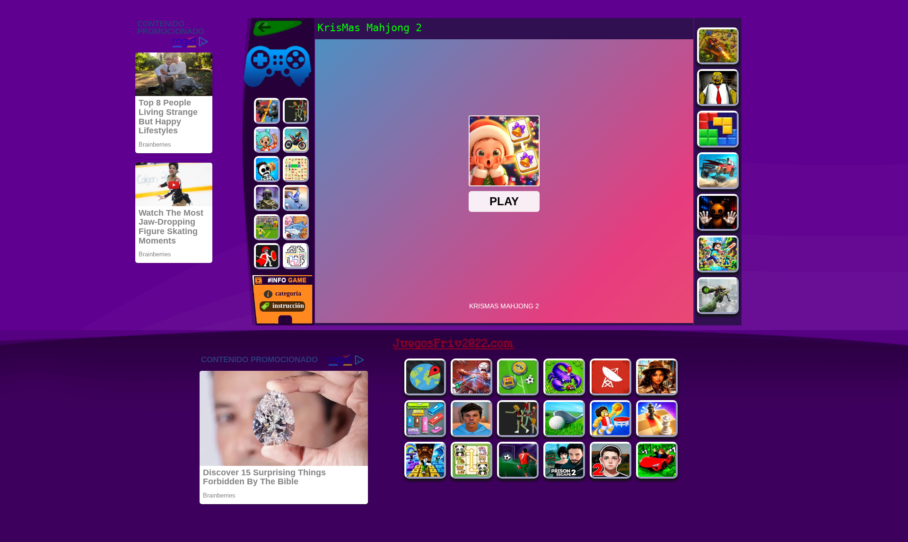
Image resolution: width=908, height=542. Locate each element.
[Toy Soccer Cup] (518, 391)
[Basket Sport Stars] (610, 432)
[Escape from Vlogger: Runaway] (471, 432)
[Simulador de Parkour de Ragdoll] (296, 198)
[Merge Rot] (296, 227)
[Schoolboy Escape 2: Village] (610, 474)
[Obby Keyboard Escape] (425, 474)
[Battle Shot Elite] (564, 391)
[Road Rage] (296, 111)
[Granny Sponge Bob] (718, 101)
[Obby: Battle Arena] (518, 432)
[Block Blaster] (718, 143)
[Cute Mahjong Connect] (471, 474)
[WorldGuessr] (425, 391)
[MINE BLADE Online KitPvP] (718, 268)
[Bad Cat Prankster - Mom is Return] (564, 474)
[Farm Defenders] (718, 60)
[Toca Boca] (267, 140)
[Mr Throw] (267, 169)
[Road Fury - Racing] (718, 185)
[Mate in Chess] (657, 432)
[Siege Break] (518, 474)
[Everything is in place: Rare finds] (657, 391)
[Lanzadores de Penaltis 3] (267, 227)
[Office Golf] (564, 432)
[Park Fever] (425, 432)
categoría (288, 293)
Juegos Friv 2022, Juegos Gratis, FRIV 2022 (271, 28)
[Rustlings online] (610, 391)
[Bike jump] (296, 140)
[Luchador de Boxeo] (267, 111)
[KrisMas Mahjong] (296, 169)
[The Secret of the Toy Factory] (718, 226)
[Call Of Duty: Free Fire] (267, 198)
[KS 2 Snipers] (718, 310)
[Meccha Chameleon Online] (471, 391)
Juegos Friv (258, 44)
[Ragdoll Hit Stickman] (267, 256)
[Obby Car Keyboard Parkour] (657, 474)
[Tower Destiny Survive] (296, 256)
